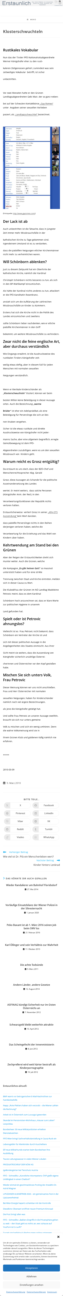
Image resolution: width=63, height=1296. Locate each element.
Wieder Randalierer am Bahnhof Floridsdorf (31, 885)
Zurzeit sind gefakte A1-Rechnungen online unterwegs (27, 1232)
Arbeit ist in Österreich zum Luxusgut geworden (24, 1114)
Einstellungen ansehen (31, 1284)
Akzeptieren (31, 1267)
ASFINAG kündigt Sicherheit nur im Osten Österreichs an (31, 1006)
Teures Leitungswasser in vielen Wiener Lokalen (24, 1159)
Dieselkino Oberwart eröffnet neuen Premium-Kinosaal (28, 1208)
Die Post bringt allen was (14, 1214)
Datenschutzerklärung (15, 1292)
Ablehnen (31, 1276)
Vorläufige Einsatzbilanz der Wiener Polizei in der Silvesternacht (31, 906)
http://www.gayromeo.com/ (24, 213)
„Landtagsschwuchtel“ (26, 114)
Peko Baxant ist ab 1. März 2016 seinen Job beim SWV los (31, 926)
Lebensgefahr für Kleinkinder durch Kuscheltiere (25, 1144)
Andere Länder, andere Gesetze (31, 984)
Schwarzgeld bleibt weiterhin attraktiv (31, 1024)
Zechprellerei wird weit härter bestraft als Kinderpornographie (31, 1066)
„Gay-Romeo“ (46, 103)
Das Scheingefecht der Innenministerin (31, 1044)
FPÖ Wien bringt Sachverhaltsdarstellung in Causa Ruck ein (29, 1138)
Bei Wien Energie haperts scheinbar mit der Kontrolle (27, 1203)
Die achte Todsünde (31, 965)
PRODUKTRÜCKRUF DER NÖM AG (18, 1164)
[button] (58, 1236)
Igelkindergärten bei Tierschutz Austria (20, 1170)
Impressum (52, 1292)
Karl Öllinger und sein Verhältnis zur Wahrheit (31, 945)
